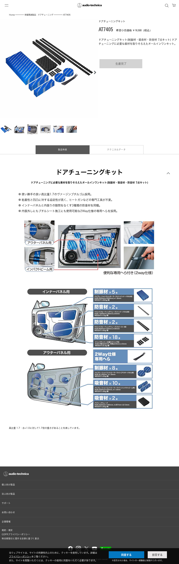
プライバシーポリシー (20, 556)
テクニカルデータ (116, 149)
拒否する (157, 554)
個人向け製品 (8, 484)
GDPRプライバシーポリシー (16, 534)
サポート (6, 503)
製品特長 (62, 149)
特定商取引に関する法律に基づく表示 (20, 538)
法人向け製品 (8, 494)
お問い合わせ (8, 512)
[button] (94, 72)
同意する (126, 554)
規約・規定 (7, 530)
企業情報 (6, 521)
